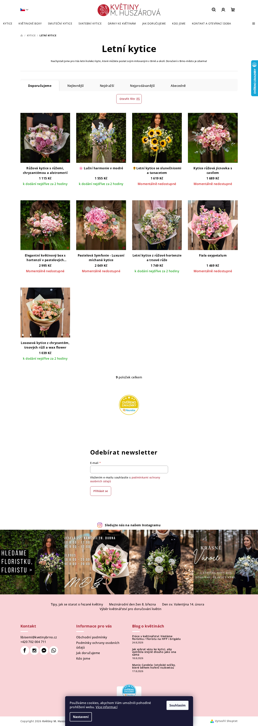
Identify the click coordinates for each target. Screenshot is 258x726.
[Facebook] (24, 650)
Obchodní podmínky (91, 637)
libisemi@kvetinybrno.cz (38, 637)
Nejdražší (107, 86)
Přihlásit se (100, 491)
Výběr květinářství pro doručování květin (130, 609)
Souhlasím (177, 705)
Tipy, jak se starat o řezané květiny (77, 604)
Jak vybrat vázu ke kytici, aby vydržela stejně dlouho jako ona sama (154, 652)
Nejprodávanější (142, 86)
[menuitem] (7, 23)
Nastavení (81, 717)
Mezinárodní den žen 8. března (132, 604)
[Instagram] (34, 650)
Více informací (106, 707)
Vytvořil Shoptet (226, 721)
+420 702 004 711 (33, 642)
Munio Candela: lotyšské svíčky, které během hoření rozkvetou (154, 666)
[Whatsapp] (53, 650)
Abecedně (178, 86)
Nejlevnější (75, 86)
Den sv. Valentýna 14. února (183, 604)
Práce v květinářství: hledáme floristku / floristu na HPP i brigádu (156, 637)
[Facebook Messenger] (44, 650)
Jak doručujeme (88, 653)
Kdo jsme (83, 658)
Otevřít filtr (127, 99)
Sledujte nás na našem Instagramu (133, 525)
